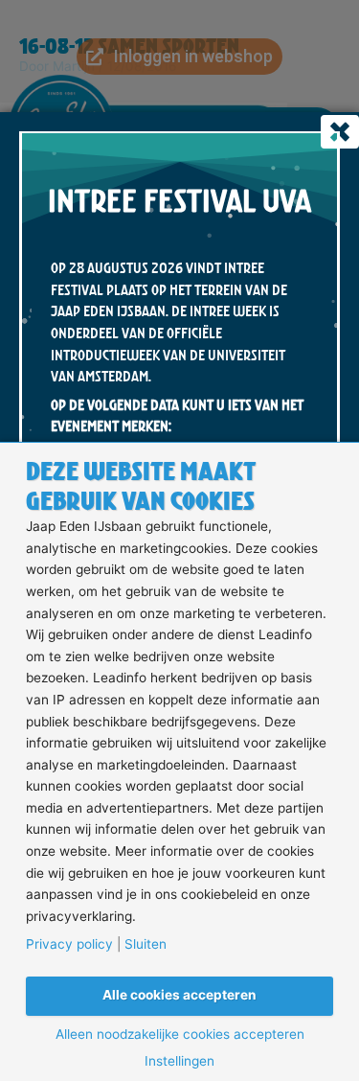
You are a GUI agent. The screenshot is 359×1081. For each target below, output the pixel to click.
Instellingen (179, 1062)
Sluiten (145, 945)
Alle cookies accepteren (179, 994)
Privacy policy (69, 945)
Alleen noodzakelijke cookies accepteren (180, 1035)
